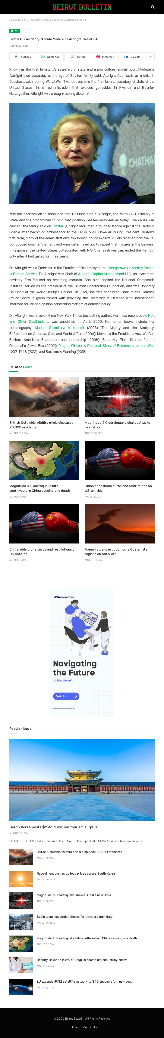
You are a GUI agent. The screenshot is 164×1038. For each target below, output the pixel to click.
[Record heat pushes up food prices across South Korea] (21, 879)
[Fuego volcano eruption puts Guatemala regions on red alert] (120, 523)
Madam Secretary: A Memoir (59, 327)
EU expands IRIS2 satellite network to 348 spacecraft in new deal (84, 981)
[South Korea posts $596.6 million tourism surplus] (82, 780)
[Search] (152, 7)
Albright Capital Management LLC (104, 273)
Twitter (57, 226)
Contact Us (90, 1027)
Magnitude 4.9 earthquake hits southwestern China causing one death (39, 488)
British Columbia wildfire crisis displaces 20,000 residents (41, 424)
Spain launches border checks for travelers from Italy (75, 916)
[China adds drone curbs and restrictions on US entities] (120, 460)
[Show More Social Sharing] (150, 56)
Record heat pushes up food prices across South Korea (76, 873)
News (14, 31)
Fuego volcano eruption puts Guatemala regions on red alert (116, 551)
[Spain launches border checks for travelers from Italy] (21, 922)
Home (12, 19)
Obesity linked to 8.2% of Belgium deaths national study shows (82, 960)
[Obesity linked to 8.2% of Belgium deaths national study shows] (21, 965)
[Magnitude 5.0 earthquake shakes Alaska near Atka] (120, 397)
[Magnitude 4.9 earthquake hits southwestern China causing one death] (44, 460)
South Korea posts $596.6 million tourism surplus (53, 826)
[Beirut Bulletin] (82, 7)
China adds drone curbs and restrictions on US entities (118, 488)
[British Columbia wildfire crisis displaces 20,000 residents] (44, 397)
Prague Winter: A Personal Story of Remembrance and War (106, 345)
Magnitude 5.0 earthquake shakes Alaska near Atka (117, 424)
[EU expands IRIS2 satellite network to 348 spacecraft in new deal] (21, 987)
